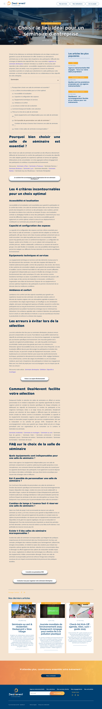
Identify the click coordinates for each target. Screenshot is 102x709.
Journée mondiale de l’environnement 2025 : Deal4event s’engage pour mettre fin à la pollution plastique (51, 629)
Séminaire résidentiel (15, 432)
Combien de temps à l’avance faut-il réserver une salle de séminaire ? (36, 125)
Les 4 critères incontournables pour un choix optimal (29, 90)
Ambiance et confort (21, 103)
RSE (73, 63)
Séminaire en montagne (32, 432)
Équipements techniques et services (26, 99)
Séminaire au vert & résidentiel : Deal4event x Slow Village (22, 628)
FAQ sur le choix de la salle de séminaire (25, 112)
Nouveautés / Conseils (51, 23)
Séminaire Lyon (28, 168)
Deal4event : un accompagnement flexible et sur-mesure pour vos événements (78, 99)
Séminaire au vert (46, 432)
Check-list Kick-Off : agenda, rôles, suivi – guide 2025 (80, 626)
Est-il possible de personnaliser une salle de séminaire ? (32, 120)
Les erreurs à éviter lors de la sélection (24, 106)
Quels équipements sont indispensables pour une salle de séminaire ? (36, 116)
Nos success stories (63, 689)
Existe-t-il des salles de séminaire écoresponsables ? (31, 129)
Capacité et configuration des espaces (26, 96)
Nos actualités (88, 689)
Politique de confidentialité (43, 704)
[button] (58, 80)
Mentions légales (33, 704)
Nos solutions (51, 689)
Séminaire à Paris (22, 166)
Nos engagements (76, 689)
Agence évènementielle (37, 689)
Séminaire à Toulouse (36, 166)
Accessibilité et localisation (23, 93)
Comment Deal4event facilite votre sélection (26, 109)
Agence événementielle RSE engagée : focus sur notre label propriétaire (79, 70)
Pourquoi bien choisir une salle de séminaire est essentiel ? (31, 87)
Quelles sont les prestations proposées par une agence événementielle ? (78, 84)
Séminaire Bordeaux (15, 168)
